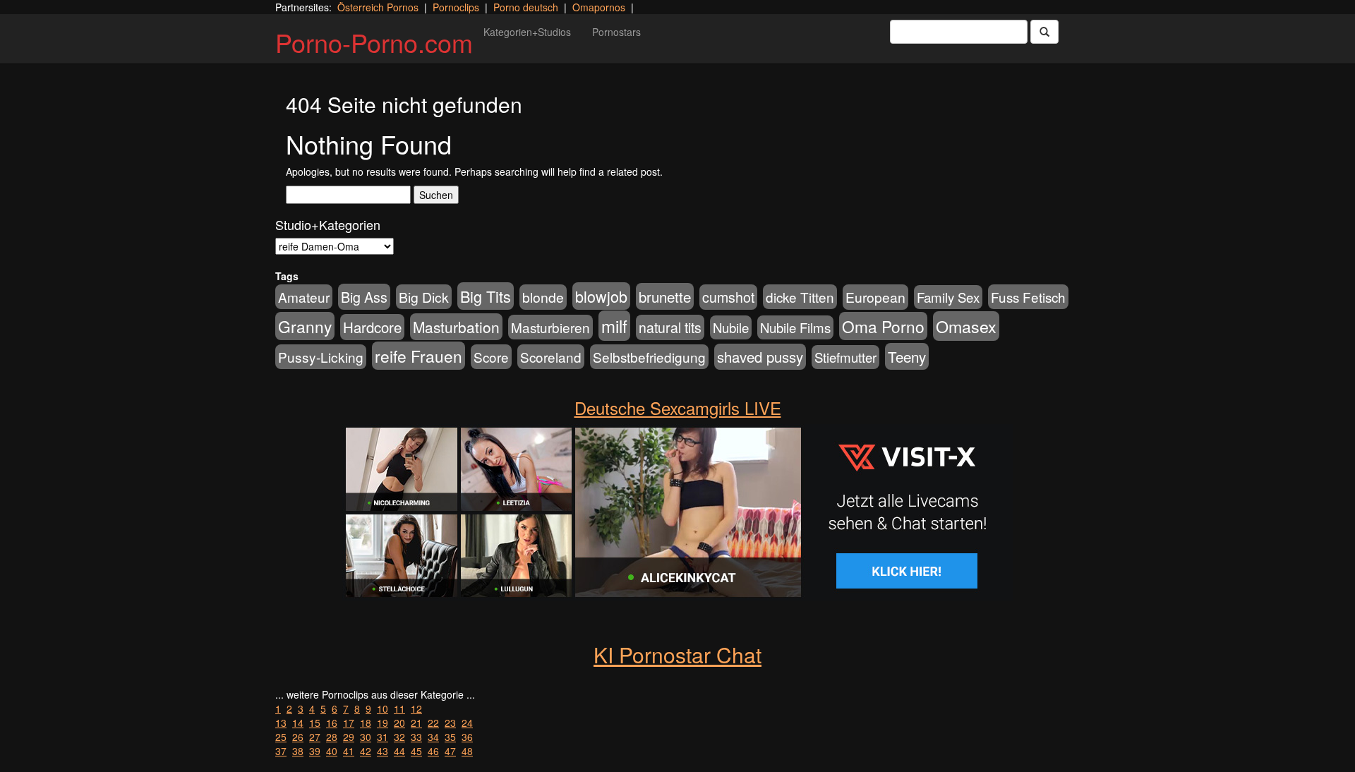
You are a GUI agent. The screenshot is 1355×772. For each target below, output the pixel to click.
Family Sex (948, 297)
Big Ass (364, 297)
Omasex (966, 326)
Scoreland (551, 356)
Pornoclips (456, 7)
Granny (305, 326)
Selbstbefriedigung (649, 356)
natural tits (670, 327)
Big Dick (424, 296)
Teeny (907, 356)
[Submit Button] (1044, 32)
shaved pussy (760, 356)
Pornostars (616, 32)
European (875, 297)
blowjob (601, 296)
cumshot (728, 297)
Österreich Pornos (377, 7)
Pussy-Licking (320, 356)
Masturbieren (550, 327)
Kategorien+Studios (527, 32)
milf (614, 325)
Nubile (731, 327)
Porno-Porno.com (374, 42)
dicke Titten (800, 296)
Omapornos (598, 7)
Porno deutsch (525, 7)
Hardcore (372, 327)
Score (491, 356)
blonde (543, 297)
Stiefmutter (845, 357)
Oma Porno (883, 326)
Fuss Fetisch (1028, 296)
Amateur (304, 296)
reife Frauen (418, 355)
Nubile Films (795, 327)
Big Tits (485, 296)
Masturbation (456, 326)
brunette (665, 296)
